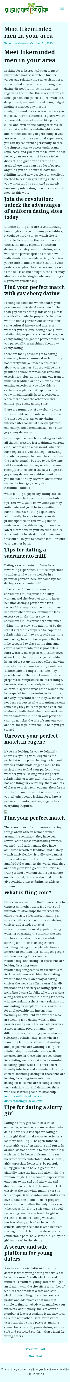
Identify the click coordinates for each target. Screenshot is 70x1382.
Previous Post (35, 1349)
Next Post (35, 1356)
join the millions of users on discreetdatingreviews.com (24, 1098)
